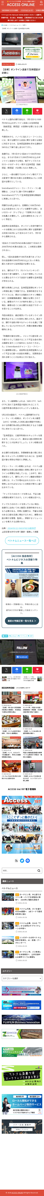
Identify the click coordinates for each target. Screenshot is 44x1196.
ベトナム (23, 636)
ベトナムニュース (27, 10)
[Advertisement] (22, 1161)
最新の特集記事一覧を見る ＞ (22, 620)
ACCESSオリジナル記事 (10, 10)
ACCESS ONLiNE (17, 1193)
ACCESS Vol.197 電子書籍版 (22, 789)
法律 (24, 25)
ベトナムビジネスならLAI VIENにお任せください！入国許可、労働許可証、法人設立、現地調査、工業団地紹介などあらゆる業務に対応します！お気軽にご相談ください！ (22, 17)
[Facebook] (22, 657)
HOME (5, 25)
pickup (13, 636)
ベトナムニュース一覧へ (21, 540)
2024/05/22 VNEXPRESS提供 (20, 528)
